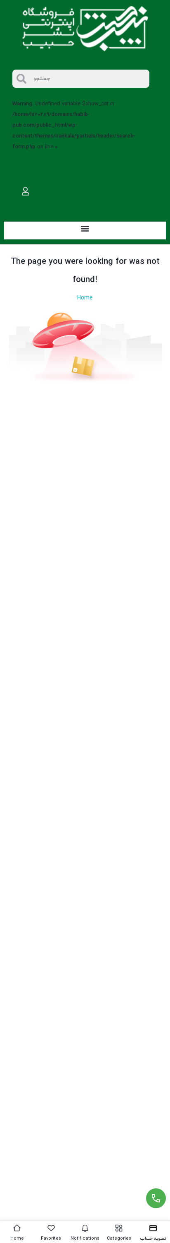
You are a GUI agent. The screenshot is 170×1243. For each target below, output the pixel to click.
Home (85, 298)
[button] (85, 228)
